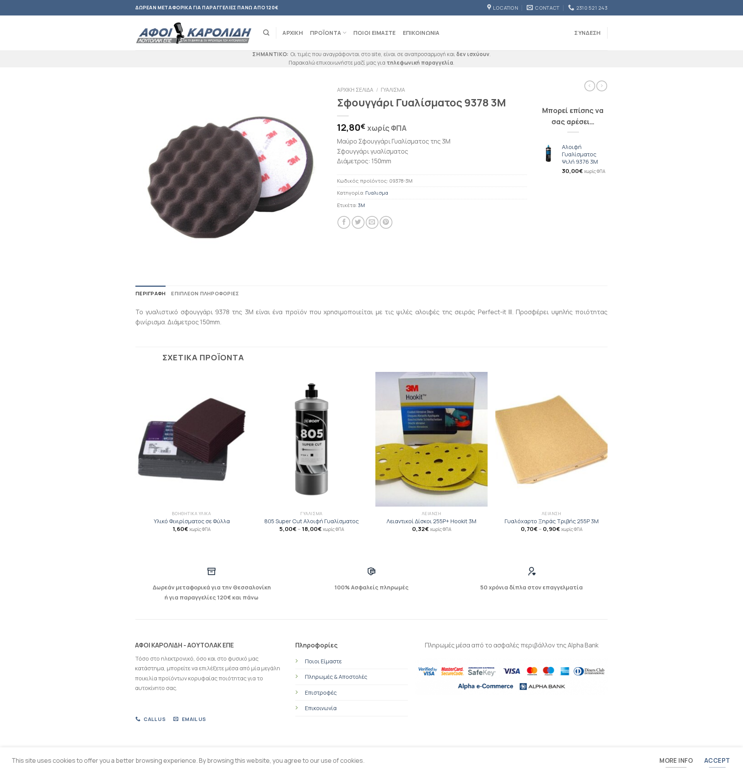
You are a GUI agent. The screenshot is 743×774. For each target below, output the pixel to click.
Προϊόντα (325, 32)
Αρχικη (292, 32)
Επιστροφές (321, 692)
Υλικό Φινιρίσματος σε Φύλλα (192, 521)
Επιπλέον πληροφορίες (205, 293)
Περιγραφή (150, 293)
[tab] (150, 293)
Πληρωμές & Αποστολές (336, 676)
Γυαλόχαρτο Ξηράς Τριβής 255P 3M (552, 521)
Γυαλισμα (393, 89)
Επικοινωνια (421, 32)
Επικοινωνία (321, 708)
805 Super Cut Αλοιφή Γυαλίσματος (311, 521)
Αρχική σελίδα (355, 89)
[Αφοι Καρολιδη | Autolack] (193, 33)
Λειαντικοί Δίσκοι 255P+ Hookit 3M (431, 521)
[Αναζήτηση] (266, 32)
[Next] (607, 462)
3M (361, 205)
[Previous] (136, 462)
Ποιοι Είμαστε (374, 32)
